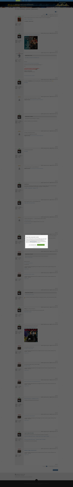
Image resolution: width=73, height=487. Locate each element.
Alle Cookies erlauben (41, 244)
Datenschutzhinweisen (33, 241)
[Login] (57, 1)
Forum (26, 0)
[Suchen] (55, 1)
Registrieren (29, 0)
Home (23, 0)
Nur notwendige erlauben (32, 244)
